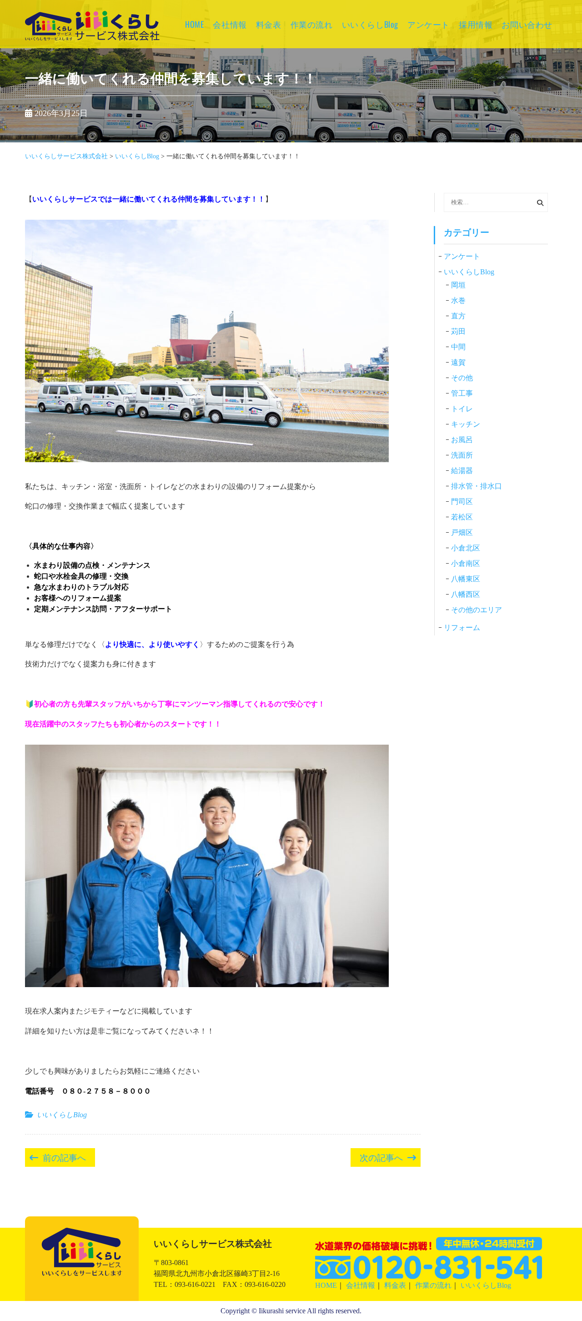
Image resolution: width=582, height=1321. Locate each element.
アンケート (428, 24)
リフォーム (462, 627)
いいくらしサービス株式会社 (92, 38)
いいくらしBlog (370, 24)
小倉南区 (465, 563)
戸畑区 (462, 532)
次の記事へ (381, 1156)
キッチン (465, 424)
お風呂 (462, 440)
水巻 (458, 300)
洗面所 (462, 455)
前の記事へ (64, 1156)
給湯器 (462, 470)
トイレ (462, 409)
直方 (458, 316)
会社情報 (229, 24)
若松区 (462, 517)
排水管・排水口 (476, 486)
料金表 (268, 24)
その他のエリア (476, 610)
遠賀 (458, 362)
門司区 (462, 501)
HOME (194, 24)
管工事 (462, 393)
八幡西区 (465, 594)
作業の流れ (312, 24)
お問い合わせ (527, 24)
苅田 (458, 331)
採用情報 (475, 24)
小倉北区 (465, 548)
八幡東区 (465, 579)
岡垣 (458, 285)
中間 (458, 347)
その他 (462, 378)
